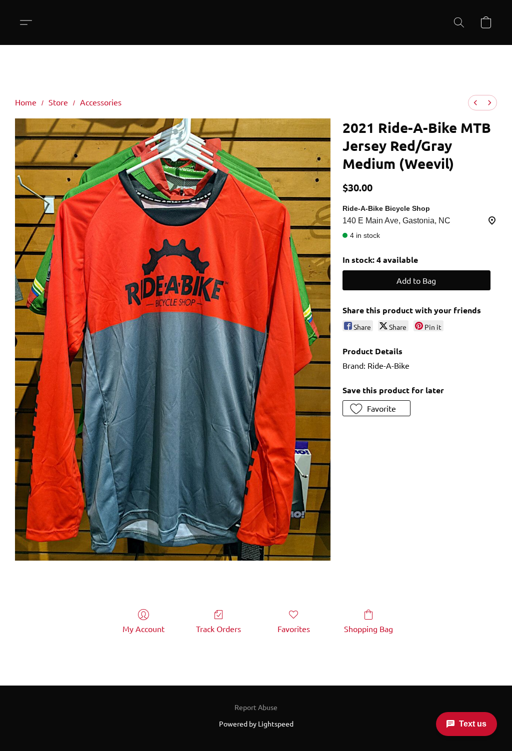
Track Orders (218, 629)
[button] (30, 22)
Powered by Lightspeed (256, 723)
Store (58, 102)
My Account (143, 629)
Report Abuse (256, 707)
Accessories (101, 102)
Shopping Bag (368, 629)
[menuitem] (475, 102)
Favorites (294, 629)
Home (25, 102)
